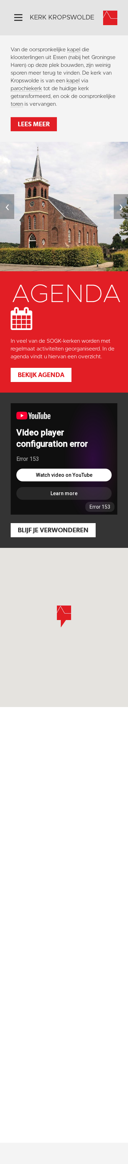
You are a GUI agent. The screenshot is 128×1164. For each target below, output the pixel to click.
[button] (64, 616)
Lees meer (34, 124)
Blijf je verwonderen (53, 530)
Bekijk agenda (41, 374)
